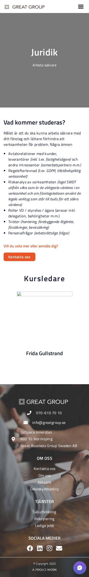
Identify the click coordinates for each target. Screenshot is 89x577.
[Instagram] (49, 548)
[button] (80, 6)
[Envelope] (59, 548)
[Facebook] (30, 548)
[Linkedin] (40, 548)
